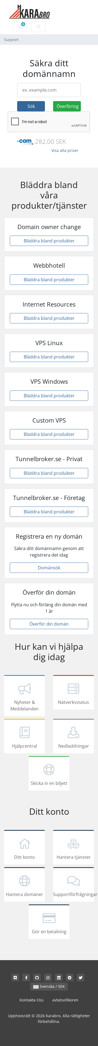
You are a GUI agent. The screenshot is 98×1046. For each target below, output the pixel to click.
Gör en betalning (49, 932)
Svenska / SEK (52, 986)
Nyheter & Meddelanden (24, 705)
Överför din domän (49, 624)
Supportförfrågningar (73, 894)
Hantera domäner (24, 894)
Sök (31, 106)
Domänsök (49, 568)
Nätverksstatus (73, 702)
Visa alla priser (64, 150)
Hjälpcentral (24, 746)
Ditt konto (24, 857)
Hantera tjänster (74, 857)
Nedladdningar (73, 746)
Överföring (68, 106)
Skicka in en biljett (49, 783)
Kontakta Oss (32, 1000)
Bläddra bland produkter (49, 241)
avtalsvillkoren (65, 1000)
